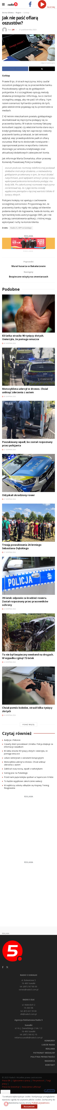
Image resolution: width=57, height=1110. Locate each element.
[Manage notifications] (6, 1104)
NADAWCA (50, 1061)
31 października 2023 (28, 29)
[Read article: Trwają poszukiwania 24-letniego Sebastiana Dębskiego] (28, 523)
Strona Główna (8, 12)
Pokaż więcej (28, 724)
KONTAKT (50, 1065)
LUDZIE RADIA (48, 1044)
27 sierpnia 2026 (9, 450)
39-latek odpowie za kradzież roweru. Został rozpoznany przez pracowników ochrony (25, 601)
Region (18, 12)
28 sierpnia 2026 (9, 343)
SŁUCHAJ (50, 7)
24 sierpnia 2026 (9, 609)
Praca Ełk (6, 1080)
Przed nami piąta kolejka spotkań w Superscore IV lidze (28, 777)
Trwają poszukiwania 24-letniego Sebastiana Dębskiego (22, 546)
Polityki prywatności (40, 1102)
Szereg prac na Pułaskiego (16, 773)
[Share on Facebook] (15, 69)
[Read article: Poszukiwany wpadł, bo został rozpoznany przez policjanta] (28, 420)
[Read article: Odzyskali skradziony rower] (28, 473)
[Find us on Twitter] (7, 967)
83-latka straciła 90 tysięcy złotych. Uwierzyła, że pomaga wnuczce (23, 337)
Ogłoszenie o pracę (21, 1080)
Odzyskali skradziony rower (18, 495)
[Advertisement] (28, 827)
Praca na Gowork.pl (11, 1086)
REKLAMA (50, 1048)
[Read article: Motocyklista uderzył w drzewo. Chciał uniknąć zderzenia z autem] (28, 367)
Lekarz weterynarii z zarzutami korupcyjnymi (24, 758)
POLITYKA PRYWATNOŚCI (43, 1056)
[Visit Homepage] (12, 4)
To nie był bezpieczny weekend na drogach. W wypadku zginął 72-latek (28, 656)
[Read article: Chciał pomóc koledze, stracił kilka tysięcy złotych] (28, 686)
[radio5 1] (28, 243)
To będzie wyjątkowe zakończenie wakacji (23, 781)
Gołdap (26, 12)
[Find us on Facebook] (2, 967)
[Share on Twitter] (42, 69)
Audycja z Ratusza (12, 740)
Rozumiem (29, 1106)
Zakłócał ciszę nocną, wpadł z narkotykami (23, 768)
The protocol (38, 1080)
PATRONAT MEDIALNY (44, 1052)
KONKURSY (50, 1040)
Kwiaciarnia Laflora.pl (31, 1086)
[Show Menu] (3, 4)
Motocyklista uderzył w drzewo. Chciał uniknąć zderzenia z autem (25, 390)
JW (13, 29)
